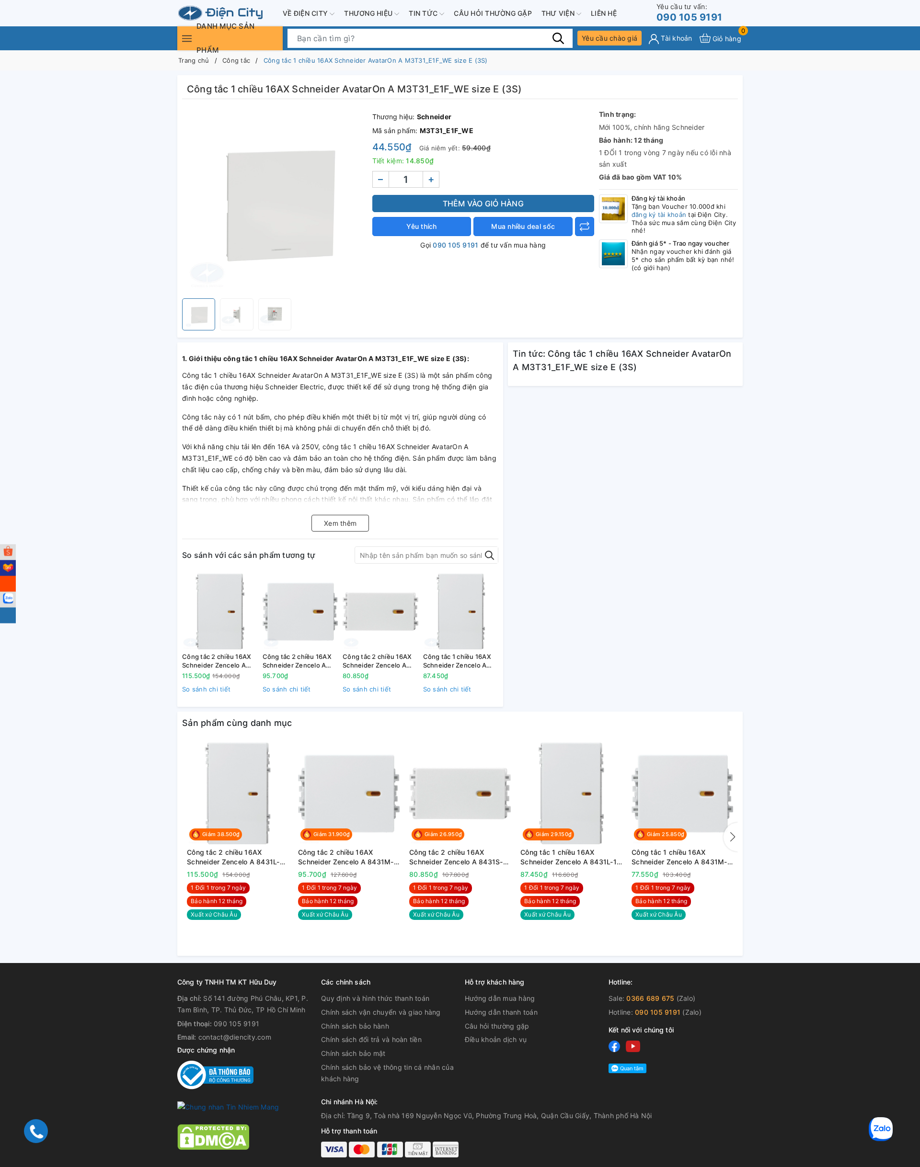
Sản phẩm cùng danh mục (237, 723)
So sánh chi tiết (206, 689)
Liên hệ (604, 13)
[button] (731, 837)
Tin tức (424, 13)
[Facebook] (614, 1046)
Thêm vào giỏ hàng (483, 203)
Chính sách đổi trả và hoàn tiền (371, 1039)
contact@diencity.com (234, 1037)
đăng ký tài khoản (659, 214)
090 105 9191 (689, 12)
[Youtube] (633, 1046)
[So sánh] (584, 226)
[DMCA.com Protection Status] (213, 1136)
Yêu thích (421, 226)
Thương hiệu (369, 13)
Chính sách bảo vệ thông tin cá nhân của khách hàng (387, 1073)
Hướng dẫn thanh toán (501, 1012)
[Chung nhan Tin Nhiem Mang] (228, 1106)
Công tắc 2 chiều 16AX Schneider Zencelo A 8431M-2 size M (297, 661)
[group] (275, 201)
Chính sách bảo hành (355, 1026)
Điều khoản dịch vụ (496, 1039)
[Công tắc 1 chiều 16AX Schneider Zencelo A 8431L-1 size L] (461, 611)
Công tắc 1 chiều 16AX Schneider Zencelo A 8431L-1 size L (457, 661)
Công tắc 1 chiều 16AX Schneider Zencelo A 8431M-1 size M (681, 857)
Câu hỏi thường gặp (493, 13)
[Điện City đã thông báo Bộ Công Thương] (215, 1074)
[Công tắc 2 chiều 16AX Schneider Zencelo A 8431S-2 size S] (380, 611)
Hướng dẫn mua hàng (500, 998)
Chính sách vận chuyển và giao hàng (381, 1012)
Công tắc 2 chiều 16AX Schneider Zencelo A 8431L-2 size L (216, 661)
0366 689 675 (650, 998)
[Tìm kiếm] (558, 38)
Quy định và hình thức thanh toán (375, 998)
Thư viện (558, 13)
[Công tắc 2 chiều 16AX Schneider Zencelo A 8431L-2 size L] (220, 611)
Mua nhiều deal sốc (523, 226)
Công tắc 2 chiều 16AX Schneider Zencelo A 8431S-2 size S (377, 661)
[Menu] (187, 38)
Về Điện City (306, 13)
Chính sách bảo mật (353, 1053)
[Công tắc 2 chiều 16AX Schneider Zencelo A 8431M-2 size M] (300, 611)
